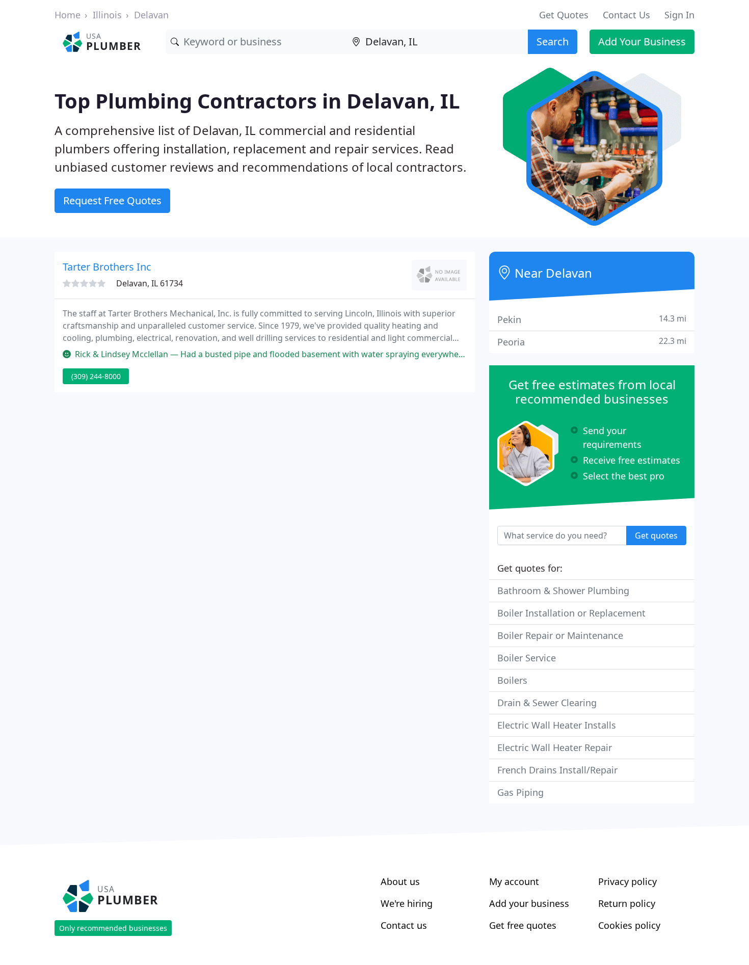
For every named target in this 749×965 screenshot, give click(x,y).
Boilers (512, 680)
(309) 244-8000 (96, 376)
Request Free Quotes (112, 200)
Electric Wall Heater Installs (556, 725)
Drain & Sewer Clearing (547, 702)
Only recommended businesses (113, 928)
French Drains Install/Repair (557, 770)
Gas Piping (520, 792)
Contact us (404, 925)
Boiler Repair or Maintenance (560, 635)
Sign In (679, 15)
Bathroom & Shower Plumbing (563, 590)
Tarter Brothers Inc (107, 267)
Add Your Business (642, 41)
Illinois (107, 15)
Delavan (151, 15)
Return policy (626, 903)
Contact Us (626, 15)
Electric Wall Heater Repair (554, 747)
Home (68, 15)
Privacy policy (627, 881)
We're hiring (407, 903)
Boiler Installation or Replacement (571, 613)
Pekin (591, 319)
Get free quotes (522, 925)
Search (553, 41)
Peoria (591, 341)
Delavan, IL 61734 (149, 283)
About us (400, 881)
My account (514, 881)
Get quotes (656, 535)
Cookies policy (629, 925)
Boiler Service (526, 658)
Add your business (529, 903)
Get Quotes (563, 15)
